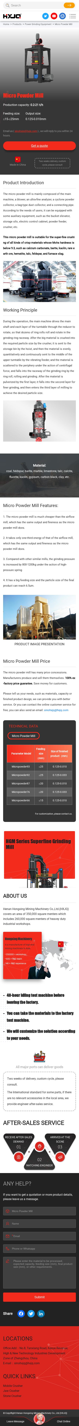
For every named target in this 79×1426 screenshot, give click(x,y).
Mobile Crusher (13, 1386)
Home (6, 24)
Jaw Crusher (11, 1391)
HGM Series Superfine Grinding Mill (38, 843)
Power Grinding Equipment (38, 24)
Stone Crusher (12, 1396)
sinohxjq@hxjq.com (26, 131)
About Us (15, 896)
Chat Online (63, 1421)
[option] (39, 617)
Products (16, 24)
